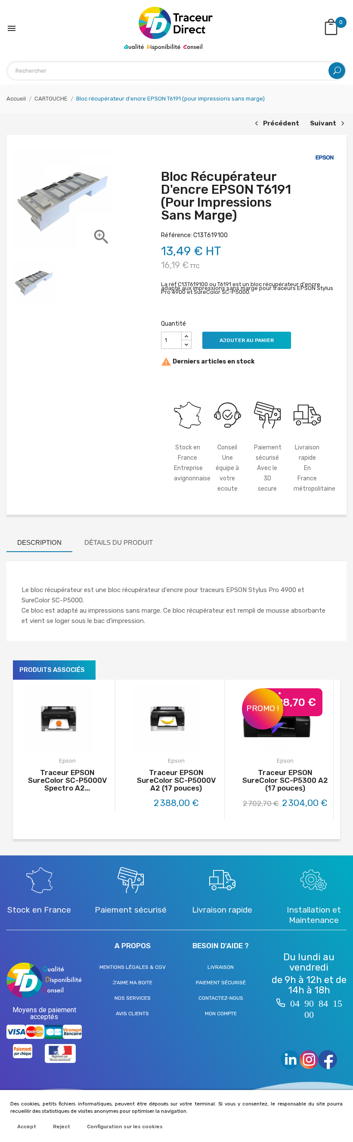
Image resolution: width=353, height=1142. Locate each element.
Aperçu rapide (76, 745)
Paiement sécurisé (221, 983)
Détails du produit (118, 542)
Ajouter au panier (247, 340)
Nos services (133, 998)
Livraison (220, 967)
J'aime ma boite (132, 983)
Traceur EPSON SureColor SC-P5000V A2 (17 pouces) (176, 780)
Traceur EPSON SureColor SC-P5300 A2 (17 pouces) (285, 780)
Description (39, 542)
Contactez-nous (220, 998)
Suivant (326, 123)
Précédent (276, 123)
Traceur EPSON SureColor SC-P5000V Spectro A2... (67, 780)
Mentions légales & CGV (132, 967)
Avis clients (132, 1014)
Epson (67, 760)
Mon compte (221, 1014)
